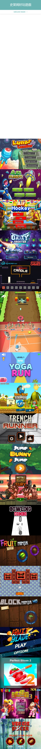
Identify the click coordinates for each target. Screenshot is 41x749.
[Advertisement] (20, 35)
